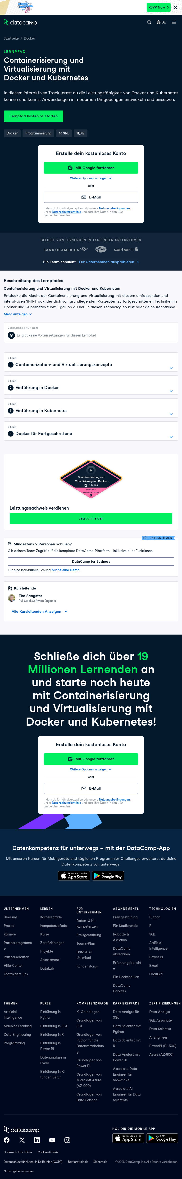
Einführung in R (52, 1034)
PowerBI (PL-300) (162, 1046)
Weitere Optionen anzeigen (88, 178)
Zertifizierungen (52, 943)
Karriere (10, 934)
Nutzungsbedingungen (114, 208)
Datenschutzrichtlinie (66, 212)
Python (154, 917)
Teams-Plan (86, 943)
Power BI (156, 957)
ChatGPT (156, 974)
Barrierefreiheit (78, 1162)
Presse (9, 926)
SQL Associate (160, 1020)
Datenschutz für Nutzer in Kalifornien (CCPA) (33, 1162)
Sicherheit (100, 1162)
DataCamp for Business (91, 561)
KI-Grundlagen (88, 1012)
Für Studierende (125, 926)
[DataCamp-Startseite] (20, 22)
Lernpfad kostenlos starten (33, 116)
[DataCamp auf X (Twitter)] (22, 1140)
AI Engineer (158, 1037)
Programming (14, 1043)
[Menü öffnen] (174, 22)
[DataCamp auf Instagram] (67, 1140)
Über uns (11, 917)
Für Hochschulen (126, 977)
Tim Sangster (30, 596)
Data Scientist (160, 1029)
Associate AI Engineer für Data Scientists (127, 1094)
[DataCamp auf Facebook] (6, 1140)
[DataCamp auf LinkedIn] (37, 1140)
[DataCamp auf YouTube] (52, 1140)
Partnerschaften (16, 957)
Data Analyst (159, 1012)
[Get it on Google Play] (108, 875)
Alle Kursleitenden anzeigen (36, 611)
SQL (152, 934)
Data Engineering (17, 1034)
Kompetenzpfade (53, 926)
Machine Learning (18, 1026)
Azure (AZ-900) (161, 1054)
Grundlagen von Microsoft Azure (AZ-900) (89, 1080)
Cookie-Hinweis (48, 1152)
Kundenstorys (87, 966)
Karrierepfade (51, 917)
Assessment (49, 960)
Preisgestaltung (89, 935)
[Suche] (149, 22)
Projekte (46, 951)
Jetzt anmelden (91, 518)
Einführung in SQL (54, 1026)
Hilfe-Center (13, 965)
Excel (153, 965)
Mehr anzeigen (15, 314)
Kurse (44, 934)
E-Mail (95, 197)
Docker (29, 38)
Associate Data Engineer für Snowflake (125, 1074)
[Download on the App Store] (74, 875)
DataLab (47, 968)
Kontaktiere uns (16, 974)
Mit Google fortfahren (94, 168)
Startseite (11, 38)
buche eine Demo (65, 570)
